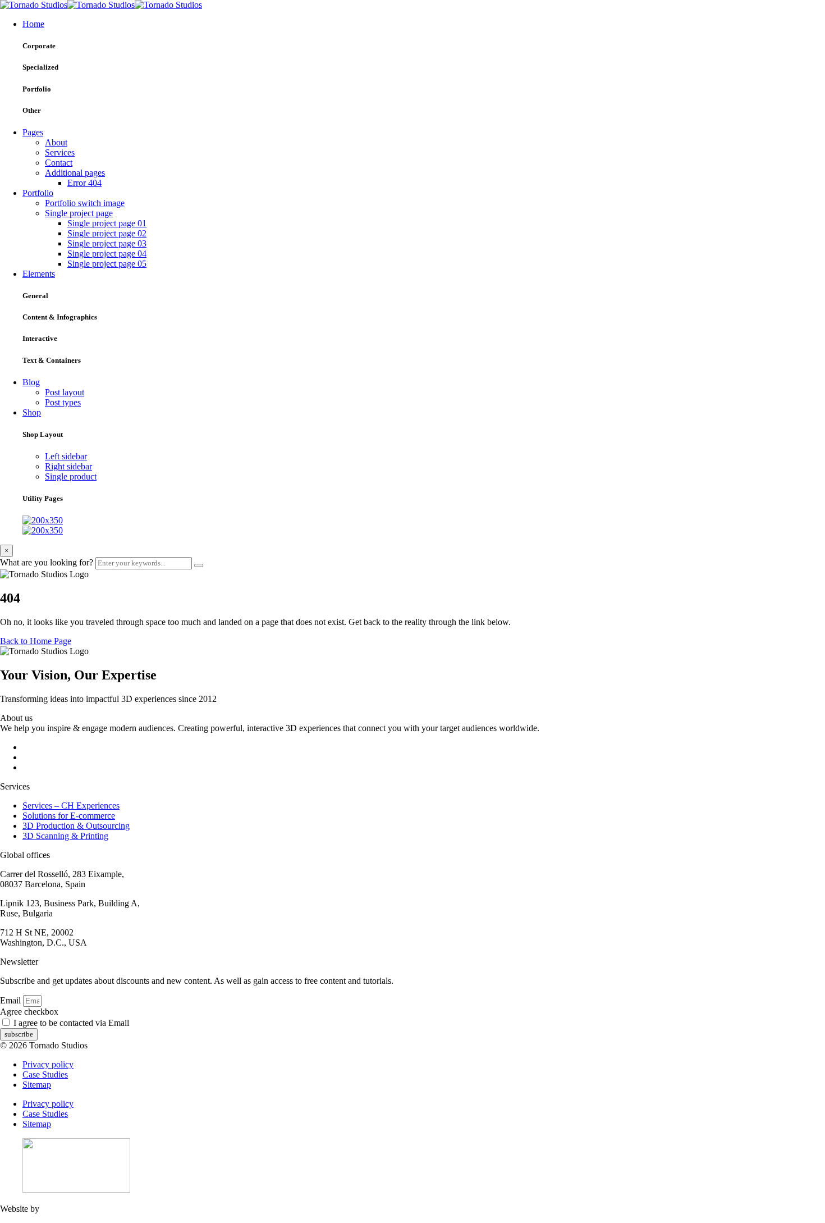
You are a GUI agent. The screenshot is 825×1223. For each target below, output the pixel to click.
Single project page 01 (106, 223)
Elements (38, 274)
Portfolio (37, 193)
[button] (35, 641)
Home (33, 24)
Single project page (79, 213)
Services (60, 152)
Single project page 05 (106, 263)
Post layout (64, 392)
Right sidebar (68, 466)
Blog (31, 382)
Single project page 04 (106, 253)
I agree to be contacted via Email (71, 1023)
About (56, 142)
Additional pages (75, 172)
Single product (71, 476)
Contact (58, 162)
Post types (63, 402)
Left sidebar (66, 456)
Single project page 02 (106, 233)
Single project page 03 (106, 243)
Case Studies (45, 1074)
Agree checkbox (29, 1011)
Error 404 (84, 183)
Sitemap (36, 1084)
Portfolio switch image (85, 203)
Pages (32, 132)
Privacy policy (48, 1064)
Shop (31, 412)
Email (11, 1000)
